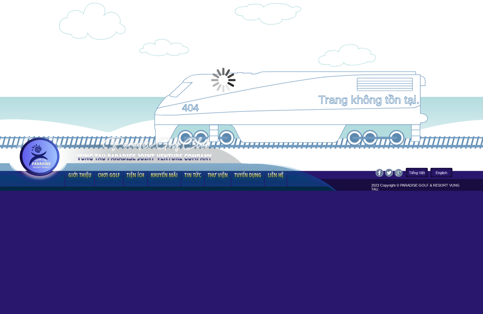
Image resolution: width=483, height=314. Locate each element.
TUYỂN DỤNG (247, 175)
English (441, 173)
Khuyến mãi (164, 175)
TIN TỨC (192, 175)
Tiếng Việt (417, 173)
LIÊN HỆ (276, 175)
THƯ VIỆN (218, 175)
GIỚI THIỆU (79, 175)
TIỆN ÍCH (135, 175)
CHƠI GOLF (109, 175)
